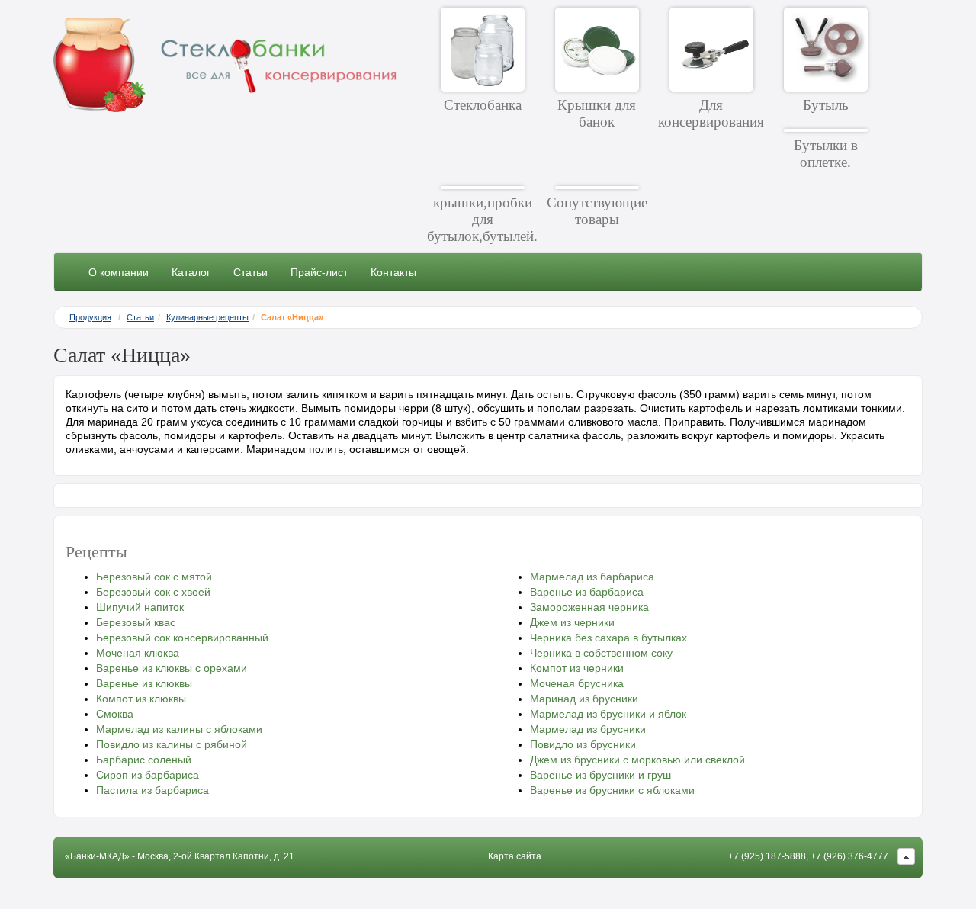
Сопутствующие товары (597, 210)
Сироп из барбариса (147, 775)
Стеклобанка (483, 105)
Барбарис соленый (143, 759)
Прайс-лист (319, 272)
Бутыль (826, 105)
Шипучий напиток (140, 607)
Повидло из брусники (583, 744)
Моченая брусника (577, 683)
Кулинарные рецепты (207, 317)
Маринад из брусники (584, 698)
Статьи (250, 272)
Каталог (191, 272)
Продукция (90, 317)
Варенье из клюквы (144, 683)
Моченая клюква (137, 653)
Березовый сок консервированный (182, 637)
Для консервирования (711, 113)
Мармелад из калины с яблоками (179, 729)
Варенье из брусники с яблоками (612, 790)
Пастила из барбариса (152, 790)
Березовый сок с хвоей (153, 592)
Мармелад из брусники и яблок (608, 714)
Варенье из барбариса (587, 592)
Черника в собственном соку (601, 653)
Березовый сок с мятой (154, 576)
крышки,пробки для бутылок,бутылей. (482, 219)
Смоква (114, 714)
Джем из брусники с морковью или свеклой (637, 759)
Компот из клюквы (141, 698)
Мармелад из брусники (588, 729)
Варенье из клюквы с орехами (171, 668)
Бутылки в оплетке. (826, 153)
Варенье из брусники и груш (600, 775)
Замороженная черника (589, 607)
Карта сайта (514, 856)
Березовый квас (135, 622)
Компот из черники (577, 668)
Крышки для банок (596, 113)
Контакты (393, 272)
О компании (118, 272)
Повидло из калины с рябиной (171, 744)
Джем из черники (572, 622)
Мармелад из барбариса (592, 576)
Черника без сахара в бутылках (608, 637)
